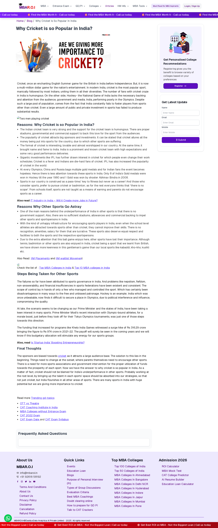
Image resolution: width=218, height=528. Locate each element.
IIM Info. (121, 6)
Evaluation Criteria (78, 492)
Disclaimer (25, 504)
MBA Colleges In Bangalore (131, 479)
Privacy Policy (28, 500)
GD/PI (79, 6)
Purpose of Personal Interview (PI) (85, 481)
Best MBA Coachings (80, 496)
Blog (29, 21)
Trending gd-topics (42, 398)
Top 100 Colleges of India (129, 466)
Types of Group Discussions (84, 487)
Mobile (165, 127)
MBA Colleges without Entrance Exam (43, 411)
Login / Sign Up (192, 6)
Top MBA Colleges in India (55, 267)
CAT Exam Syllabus (57, 419)
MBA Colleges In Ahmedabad (132, 475)
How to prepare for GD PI (82, 505)
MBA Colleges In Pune (127, 506)
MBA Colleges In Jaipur (128, 497)
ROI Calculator (170, 466)
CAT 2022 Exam (30, 415)
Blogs (70, 475)
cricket (62, 356)
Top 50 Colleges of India (129, 470)
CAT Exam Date (30, 419)
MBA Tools (139, 6)
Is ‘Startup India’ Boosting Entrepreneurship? (58, 342)
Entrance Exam (61, 6)
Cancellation (26, 509)
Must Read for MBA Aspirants (166, 6)
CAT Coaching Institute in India (39, 407)
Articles (109, 6)
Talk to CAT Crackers (80, 510)
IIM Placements (40, 258)
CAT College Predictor (175, 475)
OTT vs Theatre (29, 403)
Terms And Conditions (32, 487)
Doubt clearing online (79, 501)
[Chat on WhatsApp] (8, 518)
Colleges (94, 6)
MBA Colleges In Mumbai (129, 501)
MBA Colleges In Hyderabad (131, 488)
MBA (43, 6)
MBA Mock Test (172, 470)
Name (164, 107)
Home (20, 21)
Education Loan (76, 470)
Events (71, 466)
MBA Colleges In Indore (128, 492)
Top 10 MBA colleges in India (92, 267)
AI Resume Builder (173, 479)
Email (164, 117)
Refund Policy (27, 513)
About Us (24, 491)
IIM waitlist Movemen (69, 258)
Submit (182, 139)
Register (179, 86)
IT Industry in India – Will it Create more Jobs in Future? (64, 200)
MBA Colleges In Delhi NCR (131, 484)
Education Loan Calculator (178, 484)
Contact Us (26, 496)
